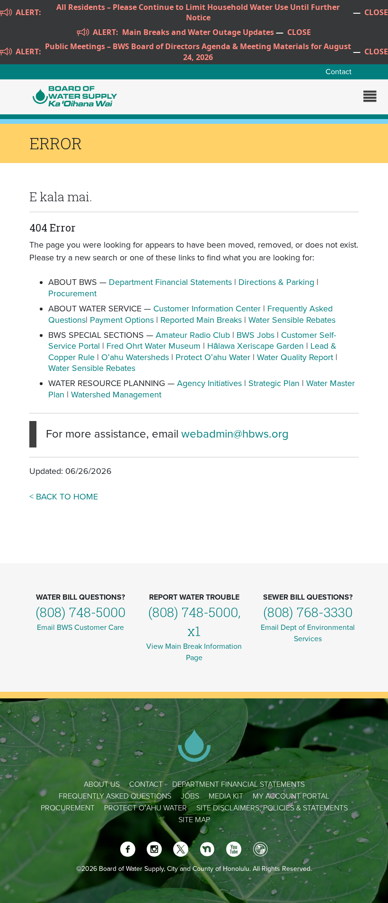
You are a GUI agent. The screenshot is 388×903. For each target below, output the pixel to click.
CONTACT (146, 784)
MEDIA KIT (226, 796)
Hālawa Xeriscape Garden (255, 346)
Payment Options (122, 320)
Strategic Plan (274, 383)
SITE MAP (194, 820)
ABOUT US (102, 784)
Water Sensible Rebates (291, 320)
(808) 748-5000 (80, 612)
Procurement (72, 293)
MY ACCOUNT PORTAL (291, 796)
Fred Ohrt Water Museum (153, 346)
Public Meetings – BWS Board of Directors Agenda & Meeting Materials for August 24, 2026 (198, 51)
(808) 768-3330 (308, 612)
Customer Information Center (207, 308)
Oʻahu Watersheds (135, 357)
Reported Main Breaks (201, 320)
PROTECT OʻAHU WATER (145, 808)
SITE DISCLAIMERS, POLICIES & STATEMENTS (272, 808)
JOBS (190, 796)
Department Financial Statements (170, 282)
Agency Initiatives (209, 383)
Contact (339, 72)
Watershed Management (116, 394)
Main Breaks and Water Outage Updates (198, 32)
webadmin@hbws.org (235, 434)
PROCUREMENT (68, 808)
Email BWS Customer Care (80, 627)
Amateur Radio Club (193, 335)
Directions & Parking (276, 282)
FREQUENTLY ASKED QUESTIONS (115, 796)
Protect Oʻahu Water (214, 357)
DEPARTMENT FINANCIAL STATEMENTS (238, 784)
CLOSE (376, 12)
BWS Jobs (255, 335)
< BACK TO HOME (63, 496)
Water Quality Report (295, 357)
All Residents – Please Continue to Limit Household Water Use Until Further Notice (198, 12)
